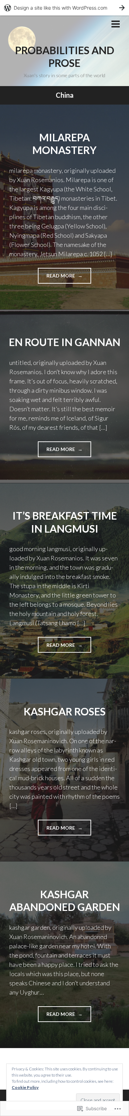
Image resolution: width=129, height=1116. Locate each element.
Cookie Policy (25, 1087)
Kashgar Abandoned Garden (64, 900)
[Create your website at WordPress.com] (64, 7)
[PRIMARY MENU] (115, 24)
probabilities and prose (64, 56)
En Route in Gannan (64, 342)
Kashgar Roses (65, 711)
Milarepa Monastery (64, 143)
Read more (57, 278)
